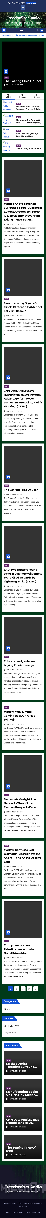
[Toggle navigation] (21, 30)
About (8, 1212)
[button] (38, 30)
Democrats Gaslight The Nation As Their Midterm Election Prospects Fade (20, 803)
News (16, 74)
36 (29, 989)
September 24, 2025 (24, 85)
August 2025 (10, 1033)
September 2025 (11, 1026)
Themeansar (22, 1206)
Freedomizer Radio (23, 18)
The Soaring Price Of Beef (28, 148)
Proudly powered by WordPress (15, 1203)
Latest (8, 97)
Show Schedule (17, 1212)
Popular (22, 97)
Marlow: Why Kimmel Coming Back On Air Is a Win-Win (19, 715)
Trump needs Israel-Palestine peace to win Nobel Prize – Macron (19, 949)
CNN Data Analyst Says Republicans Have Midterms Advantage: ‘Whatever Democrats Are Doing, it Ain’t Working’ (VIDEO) (23, 398)
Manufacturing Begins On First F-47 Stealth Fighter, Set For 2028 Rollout (28, 123)
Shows (37, 97)
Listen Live (36, 1212)
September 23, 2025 (15, 958)
